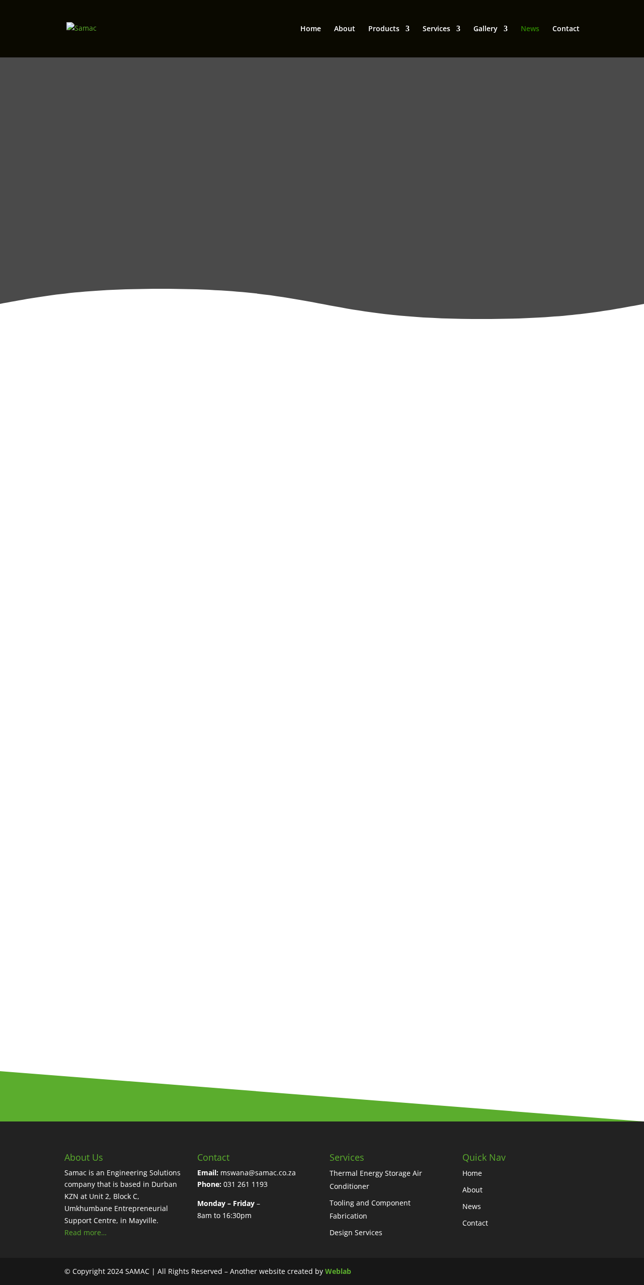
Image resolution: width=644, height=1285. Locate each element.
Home (310, 29)
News (530, 29)
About (344, 29)
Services (436, 29)
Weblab (338, 1271)
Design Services (356, 1232)
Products (383, 29)
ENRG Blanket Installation (128, 624)
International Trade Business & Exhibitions (164, 985)
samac (95, 399)
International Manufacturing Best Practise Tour (173, 383)
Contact (566, 29)
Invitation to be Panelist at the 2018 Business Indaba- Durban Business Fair (233, 865)
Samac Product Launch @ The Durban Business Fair (183, 745)
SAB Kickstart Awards (119, 504)
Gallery (485, 29)
